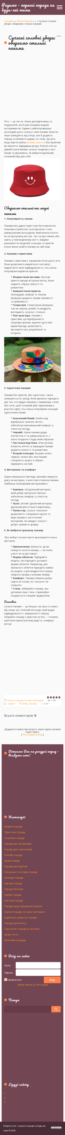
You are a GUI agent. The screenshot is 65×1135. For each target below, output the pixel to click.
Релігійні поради (13, 854)
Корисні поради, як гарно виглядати (26, 700)
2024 (19, 21)
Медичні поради (13, 826)
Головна (9, 21)
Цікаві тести (11, 934)
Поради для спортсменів (18, 849)
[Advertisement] (32, 87)
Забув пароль (25, 984)
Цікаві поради (12, 860)
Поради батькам (13, 888)
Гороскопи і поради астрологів (21, 928)
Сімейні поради (12, 894)
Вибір (25, 703)
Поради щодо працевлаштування (23, 906)
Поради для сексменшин (18, 843)
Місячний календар (15, 940)
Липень (28, 21)
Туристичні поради (14, 832)
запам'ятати (15, 979)
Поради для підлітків (15, 866)
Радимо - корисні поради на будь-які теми (28, 7)
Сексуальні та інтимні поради (20, 871)
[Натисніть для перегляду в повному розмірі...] (32, 202)
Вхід (40, 734)
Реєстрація (29, 734)
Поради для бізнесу (15, 923)
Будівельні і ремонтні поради (20, 917)
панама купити (35, 142)
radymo (11, 703)
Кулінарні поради (13, 877)
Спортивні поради (14, 837)
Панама (33, 703)
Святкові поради (13, 900)
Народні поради (13, 883)
